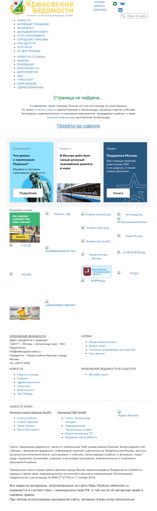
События (22, 378)
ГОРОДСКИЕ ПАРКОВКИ (32, 39)
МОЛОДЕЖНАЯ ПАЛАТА (32, 32)
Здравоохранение (28, 382)
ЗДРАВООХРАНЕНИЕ (30, 87)
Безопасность (25, 390)
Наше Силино (26, 425)
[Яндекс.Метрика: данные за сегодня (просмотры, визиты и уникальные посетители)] (128, 413)
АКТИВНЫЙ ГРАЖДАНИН (33, 24)
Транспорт (23, 386)
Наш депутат (97, 353)
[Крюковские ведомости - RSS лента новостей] (120, 9)
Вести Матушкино (28, 429)
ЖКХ (20, 76)
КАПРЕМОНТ (25, 28)
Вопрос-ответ (97, 346)
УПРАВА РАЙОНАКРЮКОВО (100, 6)
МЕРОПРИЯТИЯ (27, 72)
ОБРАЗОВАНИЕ (27, 83)
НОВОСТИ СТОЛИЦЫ (31, 56)
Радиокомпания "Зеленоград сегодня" (78, 427)
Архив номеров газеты (103, 342)
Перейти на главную (78, 125)
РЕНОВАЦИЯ (25, 64)
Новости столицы (28, 374)
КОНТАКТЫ (24, 47)
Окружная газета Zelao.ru (81, 437)
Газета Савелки (27, 418)
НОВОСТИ (24, 20)
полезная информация (61, 117)
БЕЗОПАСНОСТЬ (28, 68)
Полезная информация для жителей (112, 349)
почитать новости (46, 109)
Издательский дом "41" (79, 433)
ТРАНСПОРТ (25, 79)
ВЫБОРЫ (23, 60)
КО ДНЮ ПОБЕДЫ (28, 51)
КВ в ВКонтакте (98, 374)
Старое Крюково (27, 422)
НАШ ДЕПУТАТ (26, 43)
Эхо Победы (25, 393)
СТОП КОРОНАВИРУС (31, 35)
